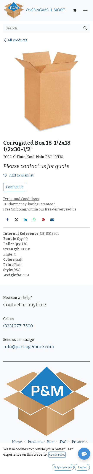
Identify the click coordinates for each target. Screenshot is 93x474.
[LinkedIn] (25, 219)
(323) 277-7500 (18, 325)
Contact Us (15, 187)
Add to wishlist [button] (21, 175)
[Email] (52, 219)
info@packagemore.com (28, 346)
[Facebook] (7, 219)
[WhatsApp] (34, 219)
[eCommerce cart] (74, 10)
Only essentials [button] (63, 467)
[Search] (85, 28)
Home (17, 442)
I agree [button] (82, 467)
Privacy (78, 442)
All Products (17, 40)
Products (35, 442)
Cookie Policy (57, 454)
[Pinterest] (43, 219)
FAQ (63, 442)
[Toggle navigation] (85, 10)
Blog (51, 442)
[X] (16, 219)
